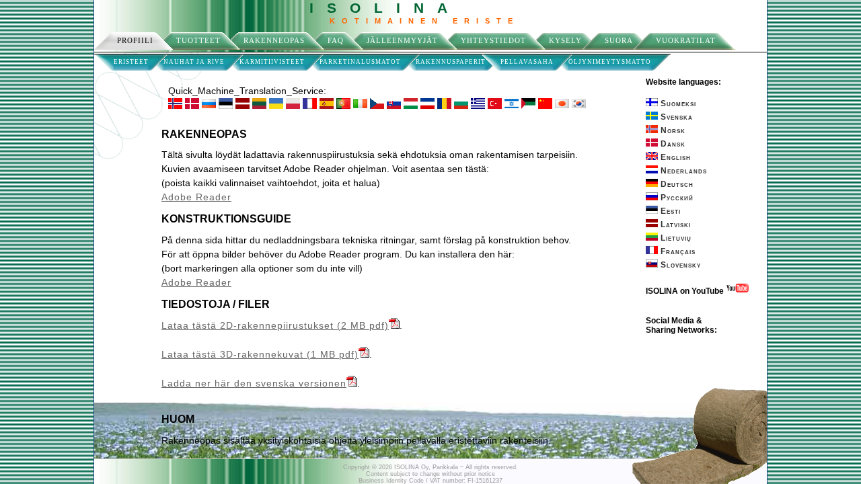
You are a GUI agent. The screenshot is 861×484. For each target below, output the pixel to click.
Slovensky (679, 265)
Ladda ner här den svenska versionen (253, 383)
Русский (676, 197)
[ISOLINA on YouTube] (737, 291)
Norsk (671, 130)
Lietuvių (674, 238)
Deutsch (676, 184)
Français (677, 251)
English (674, 157)
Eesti (669, 211)
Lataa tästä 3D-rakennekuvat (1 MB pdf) (260, 354)
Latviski (674, 224)
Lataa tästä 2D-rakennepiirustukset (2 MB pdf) (275, 325)
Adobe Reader (196, 197)
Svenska (675, 117)
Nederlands (682, 170)
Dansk (671, 144)
